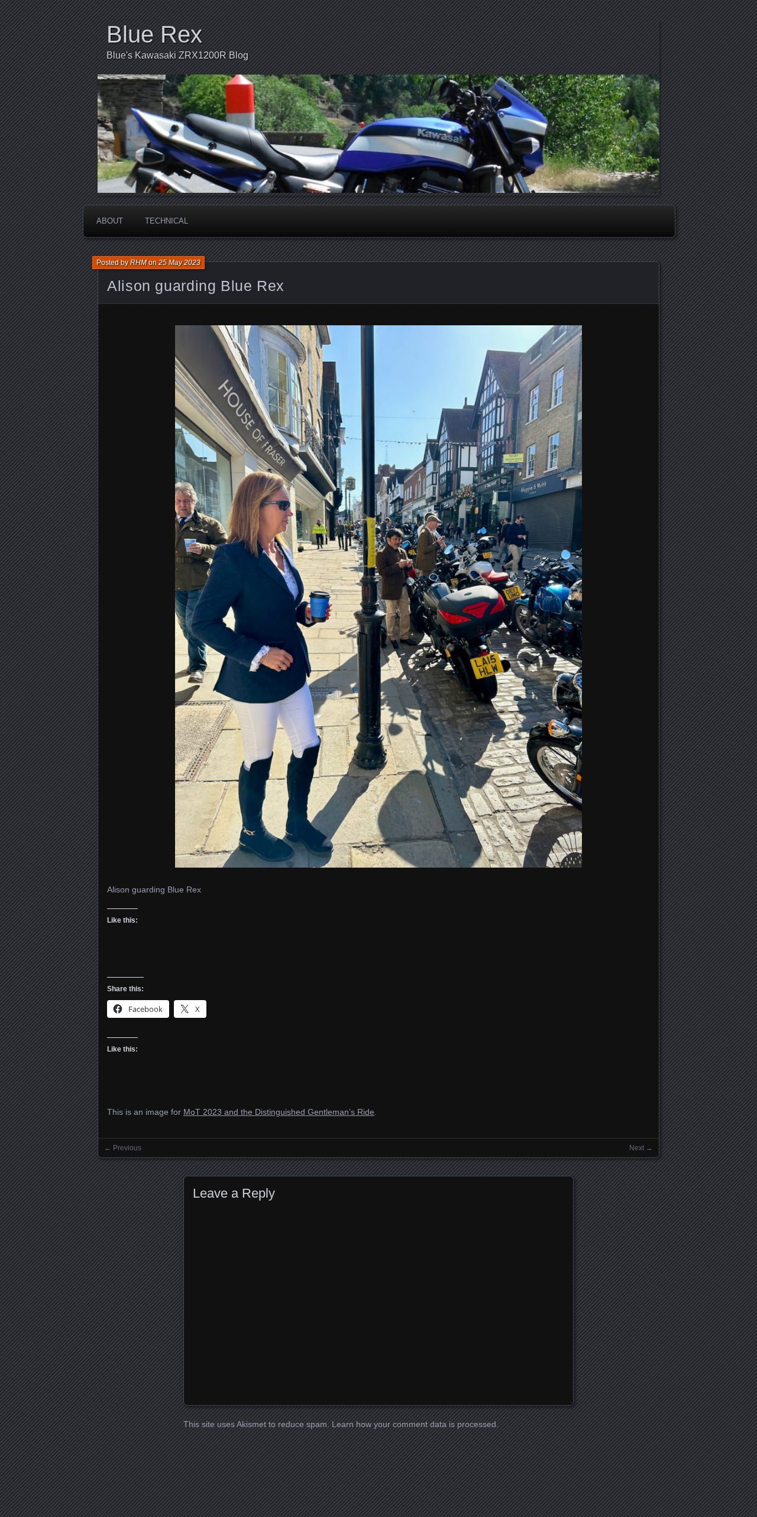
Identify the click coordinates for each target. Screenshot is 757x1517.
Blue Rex (154, 34)
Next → (641, 1148)
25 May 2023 (179, 262)
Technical (166, 220)
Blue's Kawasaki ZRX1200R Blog (177, 55)
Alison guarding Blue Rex (195, 285)
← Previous (122, 1148)
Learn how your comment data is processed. (415, 1424)
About (109, 220)
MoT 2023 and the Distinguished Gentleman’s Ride (278, 1112)
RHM (138, 262)
